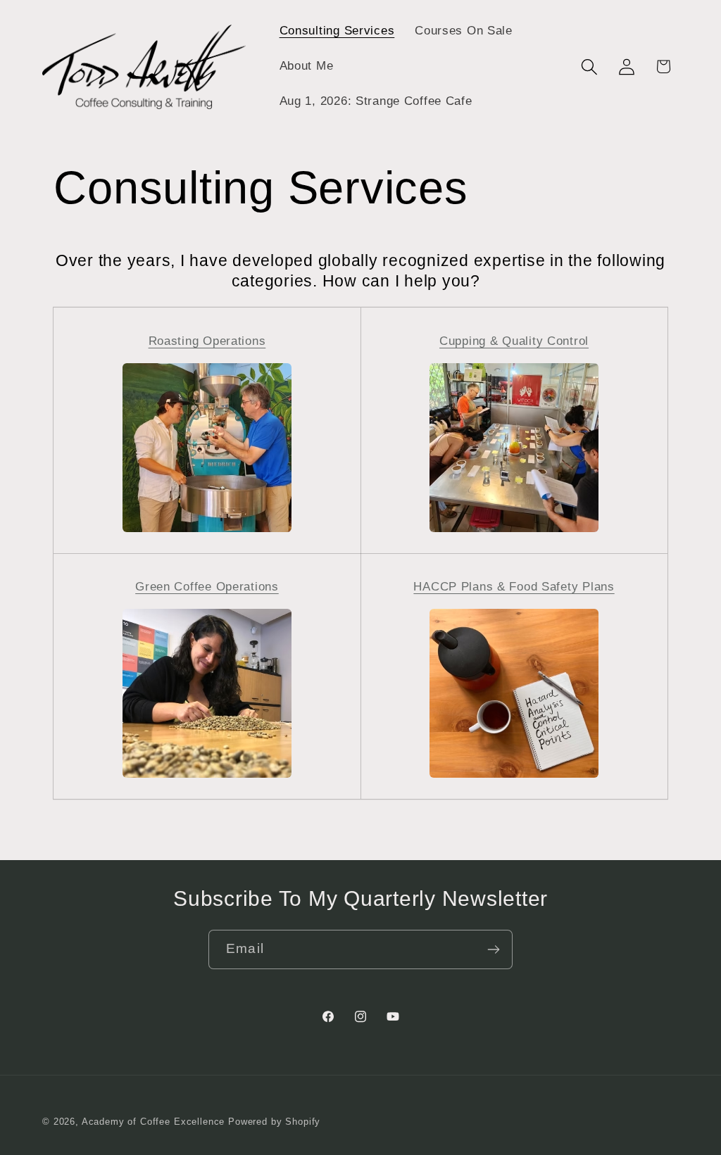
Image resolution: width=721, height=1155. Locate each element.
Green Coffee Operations (207, 586)
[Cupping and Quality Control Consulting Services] (514, 531)
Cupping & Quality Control (514, 341)
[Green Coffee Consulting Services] (207, 776)
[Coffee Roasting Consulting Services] (207, 531)
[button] (589, 66)
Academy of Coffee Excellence (153, 1121)
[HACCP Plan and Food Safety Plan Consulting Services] (514, 776)
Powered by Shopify (274, 1121)
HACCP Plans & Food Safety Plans (513, 586)
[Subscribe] (493, 949)
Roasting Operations (207, 341)
